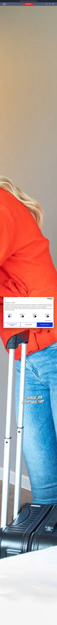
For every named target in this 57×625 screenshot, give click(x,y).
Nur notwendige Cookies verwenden (12, 325)
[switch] (22, 316)
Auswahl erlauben (28, 324)
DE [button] (50, 3)
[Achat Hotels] (6, 4)
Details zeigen (48, 320)
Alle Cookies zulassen (45, 324)
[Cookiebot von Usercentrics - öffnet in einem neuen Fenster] (48, 299)
